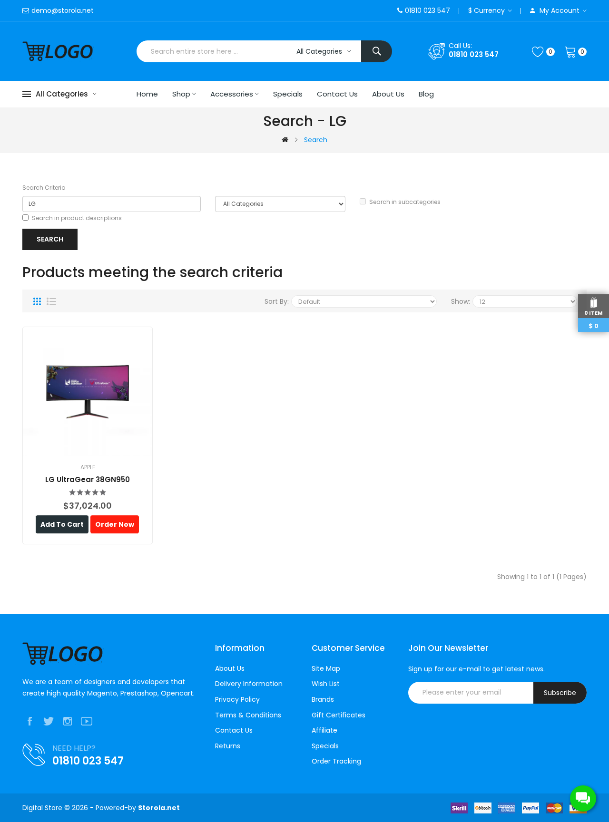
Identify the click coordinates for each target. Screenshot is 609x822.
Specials (325, 746)
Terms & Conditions (248, 715)
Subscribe (560, 692)
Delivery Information (249, 683)
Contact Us (234, 730)
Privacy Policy (237, 699)
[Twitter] (48, 721)
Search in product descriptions (77, 218)
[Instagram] (67, 721)
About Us (230, 668)
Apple (87, 467)
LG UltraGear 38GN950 (87, 479)
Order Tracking (336, 761)
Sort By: (277, 301)
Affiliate (324, 730)
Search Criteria (44, 188)
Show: (460, 301)
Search (315, 140)
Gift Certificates (338, 715)
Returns (227, 746)
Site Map (326, 668)
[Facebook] (29, 721)
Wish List (326, 683)
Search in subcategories (405, 202)
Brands (323, 699)
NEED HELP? (74, 748)
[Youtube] (86, 721)
